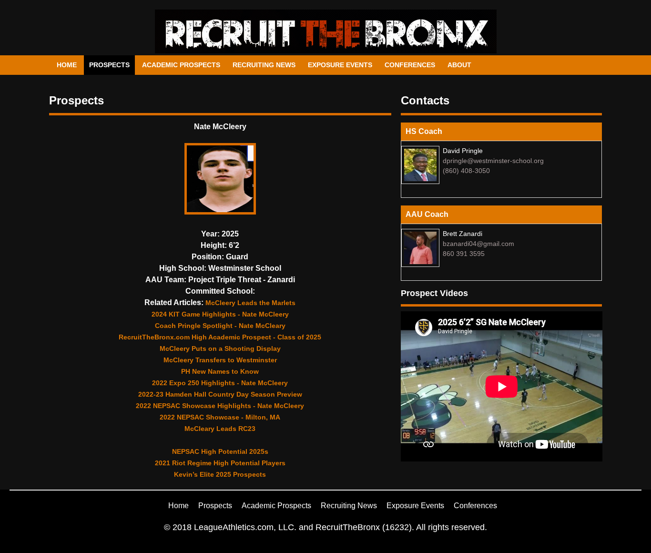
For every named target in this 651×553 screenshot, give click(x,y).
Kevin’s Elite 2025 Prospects (220, 474)
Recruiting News (264, 65)
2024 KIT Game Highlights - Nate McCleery (220, 314)
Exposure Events (340, 65)
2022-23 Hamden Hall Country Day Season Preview (220, 394)
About (459, 65)
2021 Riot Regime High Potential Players (220, 463)
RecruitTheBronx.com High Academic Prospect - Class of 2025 (220, 337)
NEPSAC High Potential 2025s (220, 451)
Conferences (410, 65)
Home (67, 65)
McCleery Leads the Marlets (250, 303)
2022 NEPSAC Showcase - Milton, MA (220, 417)
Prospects (109, 65)
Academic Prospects (181, 65)
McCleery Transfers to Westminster (220, 360)
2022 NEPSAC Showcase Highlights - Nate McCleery (220, 406)
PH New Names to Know (220, 371)
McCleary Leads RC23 (219, 428)
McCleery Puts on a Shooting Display (220, 348)
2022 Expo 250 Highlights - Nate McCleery (220, 383)
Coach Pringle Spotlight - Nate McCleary (220, 325)
